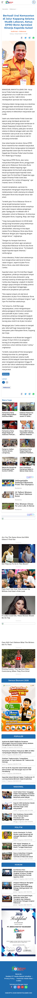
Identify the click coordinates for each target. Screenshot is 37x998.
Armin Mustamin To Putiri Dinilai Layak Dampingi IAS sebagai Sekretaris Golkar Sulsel (23, 835)
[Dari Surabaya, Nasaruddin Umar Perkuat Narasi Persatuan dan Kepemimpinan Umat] (7, 817)
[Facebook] (11, 987)
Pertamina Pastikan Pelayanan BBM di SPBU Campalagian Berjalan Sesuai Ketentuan (18, 751)
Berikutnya (6, 374)
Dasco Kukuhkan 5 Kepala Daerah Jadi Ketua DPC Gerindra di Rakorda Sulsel (23, 855)
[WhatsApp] (26, 987)
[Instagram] (18, 987)
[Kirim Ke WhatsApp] (33, 37)
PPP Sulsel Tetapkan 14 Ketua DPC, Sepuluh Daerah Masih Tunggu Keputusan (23, 845)
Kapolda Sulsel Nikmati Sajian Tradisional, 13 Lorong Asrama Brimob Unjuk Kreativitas (18, 778)
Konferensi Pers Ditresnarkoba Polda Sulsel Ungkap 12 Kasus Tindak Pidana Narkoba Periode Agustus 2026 (23, 873)
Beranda (18, 974)
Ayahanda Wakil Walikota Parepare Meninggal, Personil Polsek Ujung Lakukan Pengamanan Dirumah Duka (17, 743)
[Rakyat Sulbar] (9, 2)
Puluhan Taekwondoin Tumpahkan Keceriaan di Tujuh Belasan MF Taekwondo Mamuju (18, 760)
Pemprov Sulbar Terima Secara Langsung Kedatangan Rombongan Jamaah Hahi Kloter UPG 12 (9, 451)
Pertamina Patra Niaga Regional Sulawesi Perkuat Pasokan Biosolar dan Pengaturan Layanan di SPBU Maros (8, 432)
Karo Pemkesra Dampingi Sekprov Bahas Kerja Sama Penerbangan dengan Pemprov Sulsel (26, 469)
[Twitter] (15, 987)
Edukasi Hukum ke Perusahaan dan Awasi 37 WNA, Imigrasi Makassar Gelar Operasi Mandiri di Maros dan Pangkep (26, 414)
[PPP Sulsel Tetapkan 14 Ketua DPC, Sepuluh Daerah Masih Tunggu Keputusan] (7, 846)
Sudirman (14, 31)
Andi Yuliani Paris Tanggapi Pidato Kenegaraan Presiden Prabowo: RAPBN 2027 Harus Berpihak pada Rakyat (23, 794)
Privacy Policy (9, 978)
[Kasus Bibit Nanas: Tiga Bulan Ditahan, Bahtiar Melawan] (27, 425)
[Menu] (2, 2)
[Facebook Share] (21, 37)
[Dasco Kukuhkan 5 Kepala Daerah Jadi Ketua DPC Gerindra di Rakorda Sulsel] (7, 856)
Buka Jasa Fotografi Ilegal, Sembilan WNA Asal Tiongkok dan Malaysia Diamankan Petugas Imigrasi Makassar (23, 899)
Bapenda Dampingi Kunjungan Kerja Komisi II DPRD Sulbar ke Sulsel (9, 469)
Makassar (22, 31)
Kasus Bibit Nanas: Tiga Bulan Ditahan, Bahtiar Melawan (27, 432)
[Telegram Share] (29, 37)
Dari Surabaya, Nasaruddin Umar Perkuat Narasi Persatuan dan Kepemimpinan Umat (23, 816)
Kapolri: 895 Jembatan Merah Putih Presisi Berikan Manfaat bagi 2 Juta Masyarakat (24, 805)
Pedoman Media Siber (25, 978)
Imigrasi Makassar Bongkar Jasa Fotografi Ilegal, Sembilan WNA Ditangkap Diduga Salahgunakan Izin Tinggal (23, 886)
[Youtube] (22, 987)
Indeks (18, 981)
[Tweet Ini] (25, 37)
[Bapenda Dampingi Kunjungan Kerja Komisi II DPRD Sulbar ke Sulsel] (9, 461)
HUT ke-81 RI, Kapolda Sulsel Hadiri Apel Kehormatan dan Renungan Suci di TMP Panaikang (16, 769)
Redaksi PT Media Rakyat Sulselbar (18, 976)
